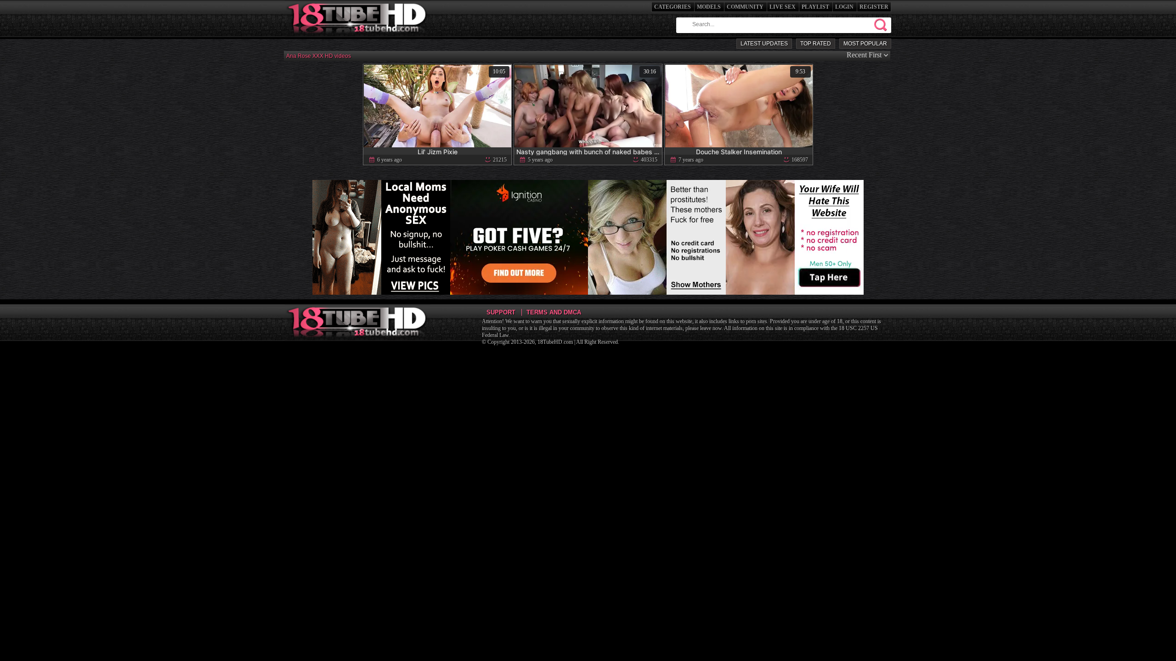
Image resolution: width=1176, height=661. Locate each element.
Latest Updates (764, 43)
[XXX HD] (357, 36)
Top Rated (815, 43)
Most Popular (865, 43)
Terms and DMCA (553, 312)
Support (500, 312)
